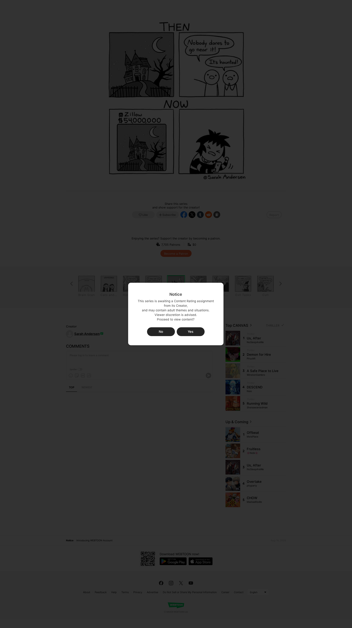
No (161, 332)
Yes (190, 332)
